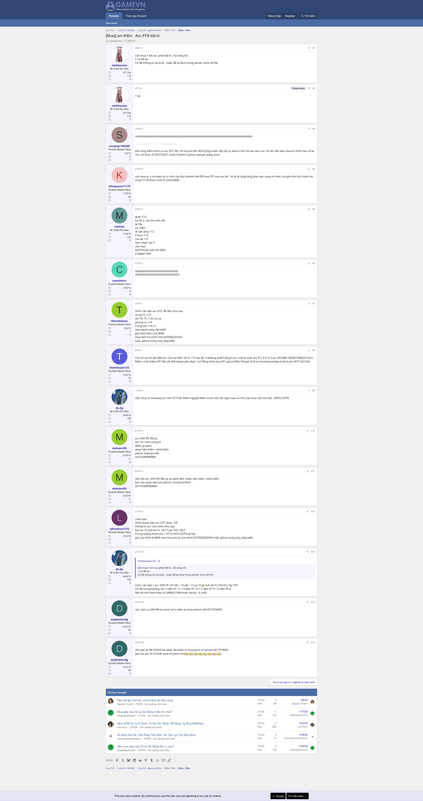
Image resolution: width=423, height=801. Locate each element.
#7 (313, 303)
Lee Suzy (122, 727)
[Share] (309, 48)
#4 (313, 168)
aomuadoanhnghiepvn (129, 738)
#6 (313, 263)
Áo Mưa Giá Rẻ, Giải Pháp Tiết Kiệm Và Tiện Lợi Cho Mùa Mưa (156, 735)
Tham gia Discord (135, 16)
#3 (313, 128)
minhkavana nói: (146, 561)
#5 (313, 209)
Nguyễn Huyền (125, 704)
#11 (313, 471)
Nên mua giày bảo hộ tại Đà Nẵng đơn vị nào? (145, 746)
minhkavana (115, 40)
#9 (313, 390)
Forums (114, 16)
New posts (111, 23)
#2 (313, 88)
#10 (313, 430)
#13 (313, 551)
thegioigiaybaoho (126, 715)
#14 (313, 602)
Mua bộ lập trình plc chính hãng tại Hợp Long (145, 700)
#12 (313, 511)
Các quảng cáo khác (155, 704)
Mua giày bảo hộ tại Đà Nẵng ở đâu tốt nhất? (144, 712)
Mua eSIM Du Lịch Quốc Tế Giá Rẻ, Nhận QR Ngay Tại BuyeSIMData (160, 723)
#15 (313, 642)
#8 (313, 350)
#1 (313, 47)
